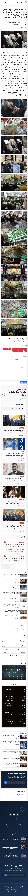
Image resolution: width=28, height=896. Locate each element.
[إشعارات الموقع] (5, 2)
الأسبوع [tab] (19, 408)
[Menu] (2, 2)
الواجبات (25, 349)
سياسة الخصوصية (8, 889)
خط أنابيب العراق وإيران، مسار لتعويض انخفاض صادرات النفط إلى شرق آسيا (11, 586)
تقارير (21, 827)
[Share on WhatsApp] (22, 27)
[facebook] (17, 814)
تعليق (26, 372)
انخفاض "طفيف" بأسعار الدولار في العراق (12, 574)
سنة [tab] (12, 408)
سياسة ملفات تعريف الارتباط (16, 891)
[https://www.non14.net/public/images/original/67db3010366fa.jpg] (14, 308)
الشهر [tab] (15, 408)
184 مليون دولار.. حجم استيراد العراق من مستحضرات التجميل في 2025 (12, 580)
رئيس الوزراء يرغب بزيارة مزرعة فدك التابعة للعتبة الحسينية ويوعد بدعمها (14, 431)
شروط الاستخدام (16, 889)
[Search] (8, 2)
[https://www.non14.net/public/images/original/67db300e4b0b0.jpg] (14, 219)
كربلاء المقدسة (15, 349)
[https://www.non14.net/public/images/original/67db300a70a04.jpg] (14, 108)
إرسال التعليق (23, 382)
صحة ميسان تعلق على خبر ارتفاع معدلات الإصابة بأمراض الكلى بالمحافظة (12, 605)
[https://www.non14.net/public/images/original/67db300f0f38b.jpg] (14, 272)
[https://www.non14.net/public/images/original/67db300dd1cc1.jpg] (14, 182)
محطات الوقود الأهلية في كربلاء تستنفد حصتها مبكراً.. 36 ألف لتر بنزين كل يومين (14, 502)
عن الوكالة (22, 889)
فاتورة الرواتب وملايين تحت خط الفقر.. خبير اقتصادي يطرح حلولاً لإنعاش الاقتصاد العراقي (15, 551)
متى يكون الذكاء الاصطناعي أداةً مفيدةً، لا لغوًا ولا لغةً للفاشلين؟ (14, 479)
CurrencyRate (23, 728)
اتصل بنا (8, 891)
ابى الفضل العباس (15, 351)
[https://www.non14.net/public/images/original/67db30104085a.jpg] (14, 327)
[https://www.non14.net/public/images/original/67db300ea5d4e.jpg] (14, 255)
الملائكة (9, 349)
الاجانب (21, 351)
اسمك (26, 362)
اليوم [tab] (23, 408)
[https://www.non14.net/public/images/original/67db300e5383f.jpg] (14, 237)
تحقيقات (7, 822)
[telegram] (10, 814)
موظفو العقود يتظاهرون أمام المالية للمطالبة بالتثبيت (12, 616)
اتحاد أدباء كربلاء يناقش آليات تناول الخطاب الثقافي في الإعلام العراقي (11, 593)
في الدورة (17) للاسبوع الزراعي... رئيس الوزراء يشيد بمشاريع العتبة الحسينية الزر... (11, 764)
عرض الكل (4, 394)
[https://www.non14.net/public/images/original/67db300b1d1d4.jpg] (14, 126)
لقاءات (7, 824)
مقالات (7, 827)
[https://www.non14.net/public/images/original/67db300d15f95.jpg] (14, 163)
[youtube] (14, 814)
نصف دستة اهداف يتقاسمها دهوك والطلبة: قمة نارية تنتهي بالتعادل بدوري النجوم (14, 455)
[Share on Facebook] (25, 27)
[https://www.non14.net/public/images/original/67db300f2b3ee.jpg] (14, 290)
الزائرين (25, 351)
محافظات (5, 349)
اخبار (21, 822)
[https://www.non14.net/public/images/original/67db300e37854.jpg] (14, 201)
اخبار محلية (22, 25)
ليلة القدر (20, 349)
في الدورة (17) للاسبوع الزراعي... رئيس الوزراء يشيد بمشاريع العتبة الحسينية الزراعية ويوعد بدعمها (15, 526)
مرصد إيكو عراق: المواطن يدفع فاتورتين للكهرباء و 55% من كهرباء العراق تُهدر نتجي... (11, 611)
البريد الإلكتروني (24, 367)
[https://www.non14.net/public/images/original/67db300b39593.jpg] (14, 145)
